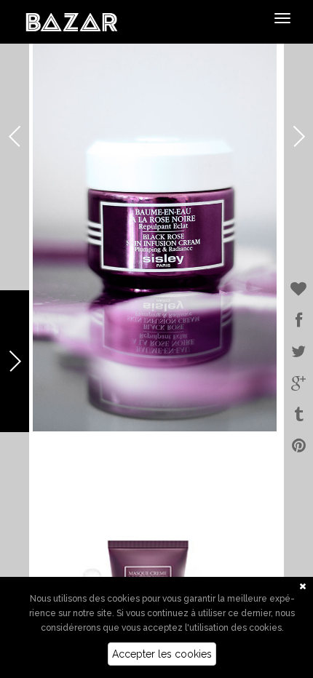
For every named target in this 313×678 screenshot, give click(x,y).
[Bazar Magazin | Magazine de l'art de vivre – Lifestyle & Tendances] (72, 21)
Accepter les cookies (162, 654)
